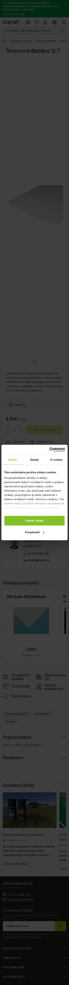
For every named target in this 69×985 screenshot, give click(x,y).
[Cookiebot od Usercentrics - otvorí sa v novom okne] (49, 450)
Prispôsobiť (32, 532)
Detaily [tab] (34, 459)
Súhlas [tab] (12, 459)
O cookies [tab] (56, 459)
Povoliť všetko (34, 520)
